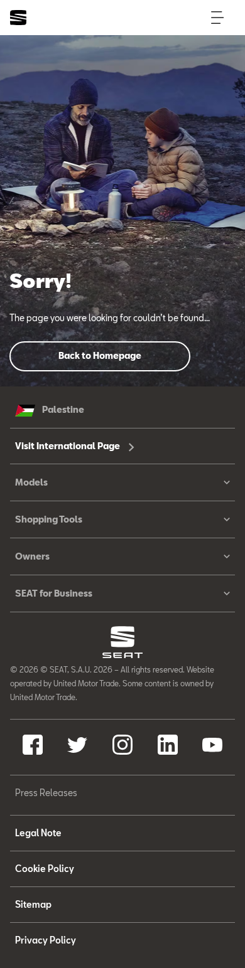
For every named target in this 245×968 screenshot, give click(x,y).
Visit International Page (68, 445)
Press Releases (46, 792)
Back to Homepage (99, 355)
